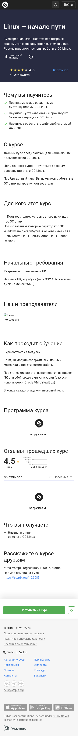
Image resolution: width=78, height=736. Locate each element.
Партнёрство (42, 659)
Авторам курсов (14, 659)
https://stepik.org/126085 (22, 577)
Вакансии (40, 675)
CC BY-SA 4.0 (61, 716)
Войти (68, 4)
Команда (39, 670)
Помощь (9, 670)
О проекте (40, 664)
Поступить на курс (34, 610)
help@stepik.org (14, 690)
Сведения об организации (20, 644)
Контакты (10, 675)
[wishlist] (55, 4)
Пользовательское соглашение (24, 633)
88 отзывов (60, 70)
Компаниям (11, 664)
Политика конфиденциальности (24, 638)
